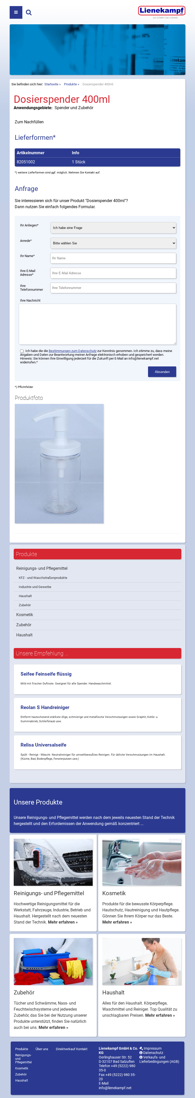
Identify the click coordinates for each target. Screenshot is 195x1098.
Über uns (42, 1049)
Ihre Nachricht (30, 300)
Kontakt (81, 1049)
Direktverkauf (65, 1049)
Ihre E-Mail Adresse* (27, 273)
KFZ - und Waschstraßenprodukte (43, 578)
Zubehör (25, 605)
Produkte (70, 84)
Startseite (51, 84)
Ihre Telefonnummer (31, 287)
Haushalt (25, 596)
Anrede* (26, 241)
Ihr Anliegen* (29, 225)
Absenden (162, 372)
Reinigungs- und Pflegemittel (42, 568)
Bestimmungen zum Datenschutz (72, 351)
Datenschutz (152, 1053)
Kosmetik (24, 614)
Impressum (152, 1048)
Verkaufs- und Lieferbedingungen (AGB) (159, 1059)
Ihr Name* (27, 256)
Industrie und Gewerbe (35, 587)
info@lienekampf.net (115, 1088)
